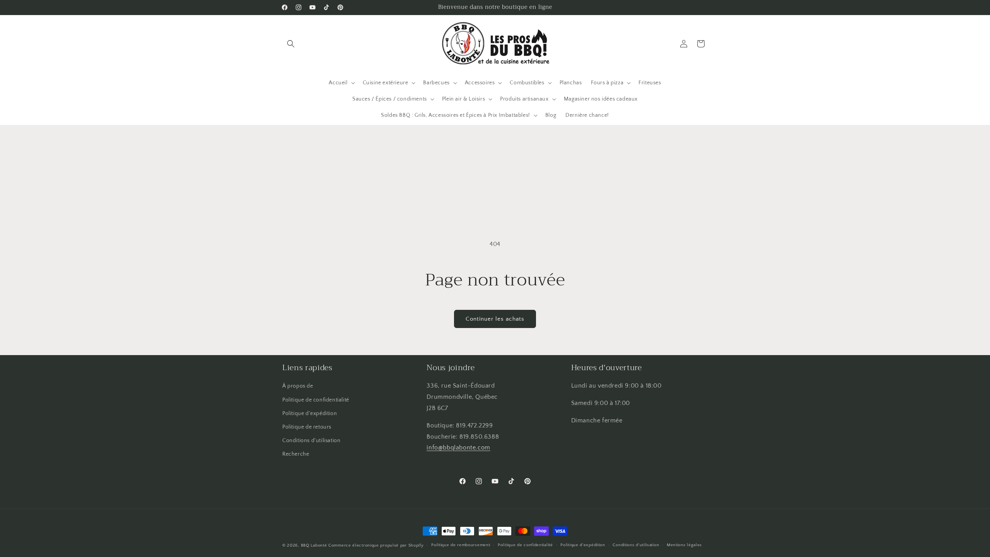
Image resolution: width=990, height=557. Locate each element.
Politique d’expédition (582, 545)
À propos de (297, 386)
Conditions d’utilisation (636, 545)
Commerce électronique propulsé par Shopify (375, 545)
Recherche (295, 454)
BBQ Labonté (314, 545)
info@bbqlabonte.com (458, 447)
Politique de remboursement (460, 545)
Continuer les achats (495, 319)
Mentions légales (684, 545)
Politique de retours (306, 427)
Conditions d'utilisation (311, 440)
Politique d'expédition (309, 413)
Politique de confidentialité (315, 400)
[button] (290, 43)
